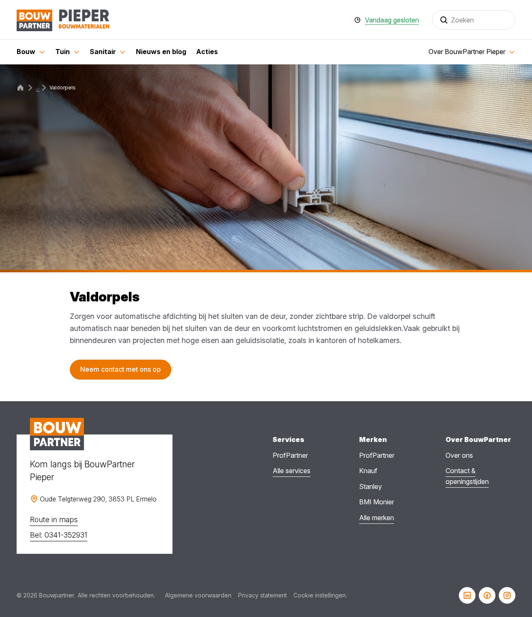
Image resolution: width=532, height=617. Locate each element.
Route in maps (54, 519)
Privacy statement (262, 595)
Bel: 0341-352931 (58, 535)
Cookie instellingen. (320, 595)
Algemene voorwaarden (198, 595)
